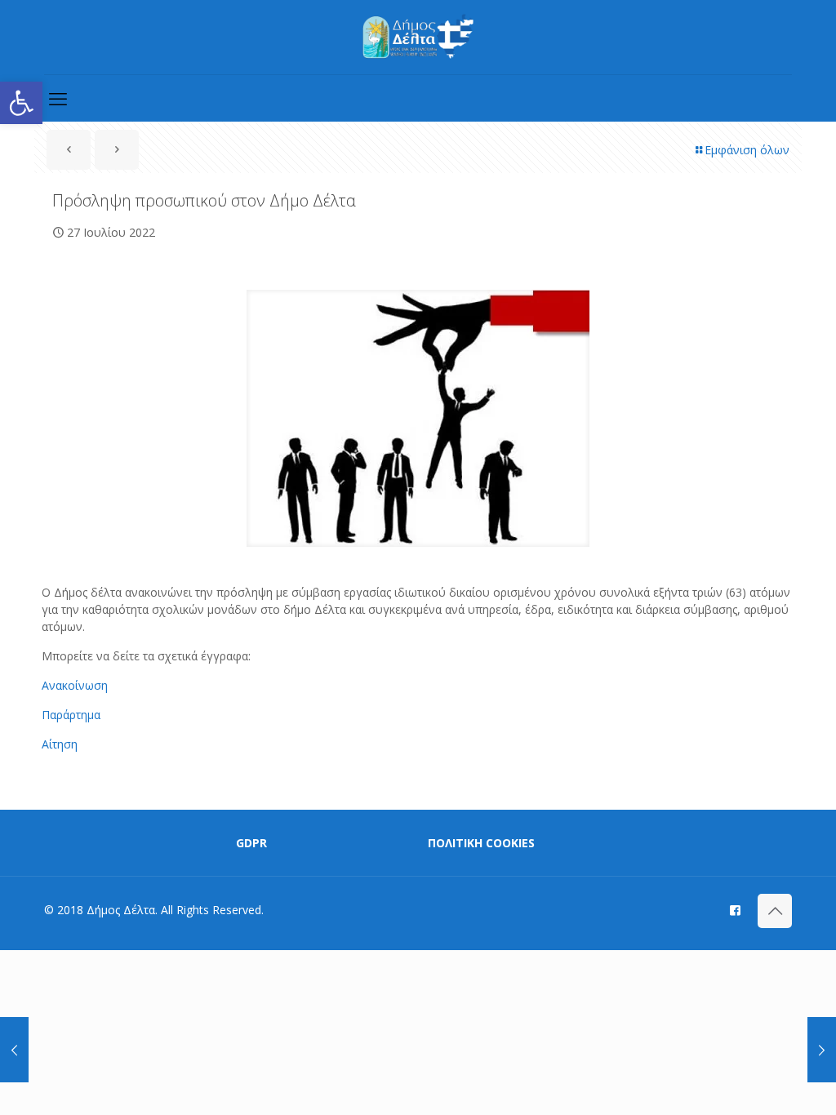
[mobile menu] (58, 98)
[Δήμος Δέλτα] (418, 37)
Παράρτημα (71, 714)
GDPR (251, 843)
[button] (21, 103)
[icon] (735, 909)
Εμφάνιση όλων (747, 150)
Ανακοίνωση (75, 685)
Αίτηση (60, 744)
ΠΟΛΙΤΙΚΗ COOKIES (481, 843)
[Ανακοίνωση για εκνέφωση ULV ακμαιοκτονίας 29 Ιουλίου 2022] (821, 1049)
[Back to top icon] (775, 911)
